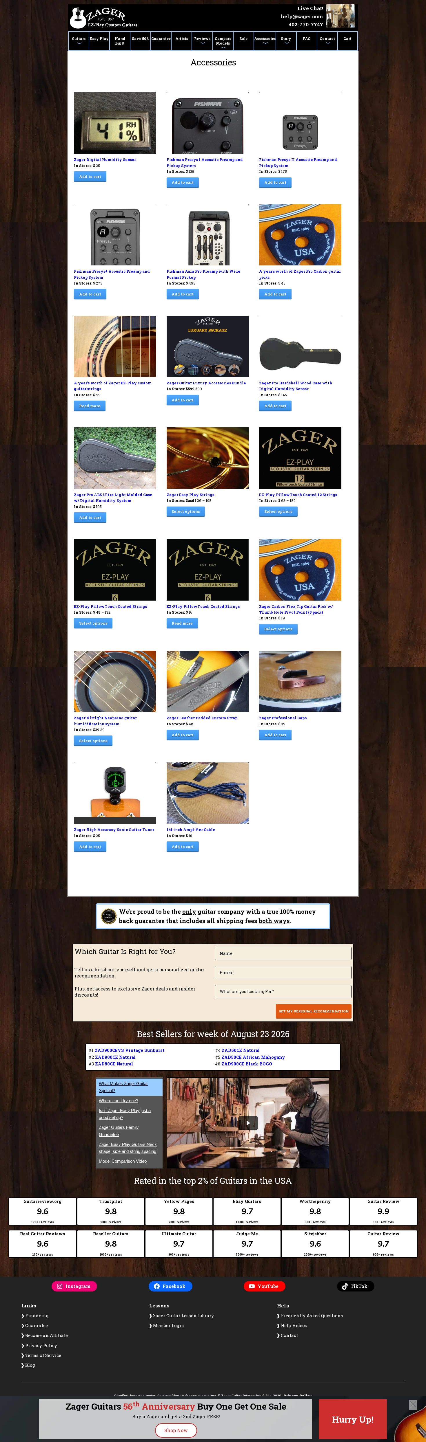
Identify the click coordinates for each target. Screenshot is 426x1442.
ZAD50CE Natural (241, 1050)
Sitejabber (315, 1243)
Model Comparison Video (123, 1161)
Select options (186, 511)
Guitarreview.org (42, 1211)
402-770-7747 (306, 24)
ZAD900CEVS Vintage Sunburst (130, 1050)
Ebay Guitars (247, 1211)
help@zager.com (302, 16)
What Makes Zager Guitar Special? (123, 1087)
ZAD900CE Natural (115, 1057)
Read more (89, 405)
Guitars (78, 38)
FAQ (307, 38)
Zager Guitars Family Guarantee (119, 1131)
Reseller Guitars (110, 1243)
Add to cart (90, 176)
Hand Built (120, 40)
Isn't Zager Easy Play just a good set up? (125, 1114)
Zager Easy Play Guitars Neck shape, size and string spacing (128, 1148)
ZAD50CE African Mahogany (253, 1057)
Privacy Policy (297, 1395)
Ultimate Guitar (178, 1243)
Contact (327, 38)
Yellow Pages (179, 1211)
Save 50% (140, 38)
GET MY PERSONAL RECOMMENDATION (314, 1011)
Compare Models (223, 40)
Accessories (265, 38)
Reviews (202, 38)
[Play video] (248, 1123)
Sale (243, 38)
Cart (347, 38)
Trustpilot (110, 1211)
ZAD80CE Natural (114, 1064)
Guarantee (161, 38)
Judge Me (247, 1243)
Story (286, 38)
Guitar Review (383, 1211)
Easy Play (99, 38)
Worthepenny (315, 1211)
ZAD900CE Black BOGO (246, 1064)
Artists (181, 38)
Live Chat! (310, 8)
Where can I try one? (118, 1100)
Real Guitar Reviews (42, 1243)
